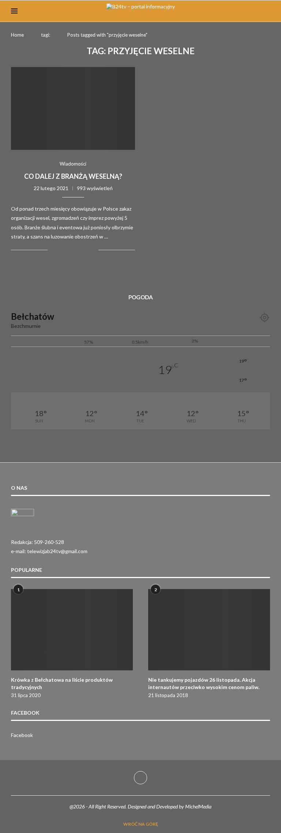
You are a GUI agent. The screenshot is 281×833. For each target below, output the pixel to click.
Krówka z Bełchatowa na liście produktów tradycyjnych (62, 683)
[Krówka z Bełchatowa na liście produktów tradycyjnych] (72, 629)
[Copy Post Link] (85, 250)
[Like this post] (53, 250)
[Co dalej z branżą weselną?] (73, 108)
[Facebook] (140, 777)
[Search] (266, 11)
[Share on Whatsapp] (70, 250)
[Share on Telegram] (77, 250)
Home (17, 35)
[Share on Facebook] (62, 250)
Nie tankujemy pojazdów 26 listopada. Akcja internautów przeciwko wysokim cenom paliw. (203, 683)
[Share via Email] (93, 250)
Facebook (22, 735)
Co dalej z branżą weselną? (73, 176)
